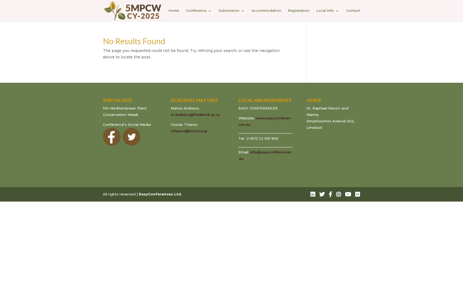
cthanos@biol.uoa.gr (189, 131)
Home (174, 11)
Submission (229, 11)
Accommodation (266, 11)
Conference (196, 11)
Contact (353, 11)
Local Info (325, 11)
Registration (298, 11)
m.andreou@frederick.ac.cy (195, 114)
